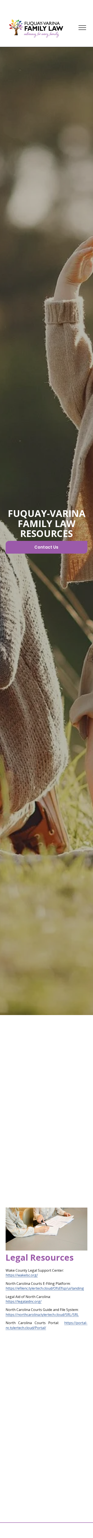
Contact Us (46, 547)
